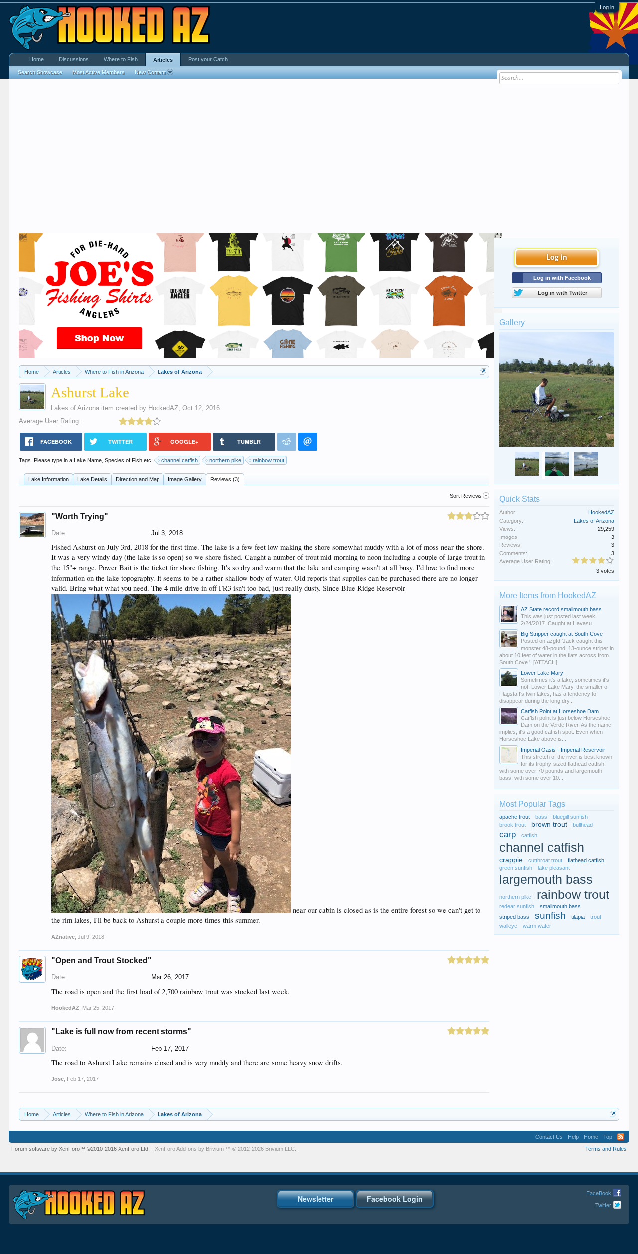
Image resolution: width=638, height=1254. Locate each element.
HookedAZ (163, 408)
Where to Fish (121, 59)
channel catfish (179, 460)
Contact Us (549, 1137)
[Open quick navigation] (483, 371)
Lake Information (48, 479)
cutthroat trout (545, 860)
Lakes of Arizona (75, 408)
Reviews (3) (225, 479)
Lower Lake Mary (542, 673)
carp (507, 834)
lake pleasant (554, 868)
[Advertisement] (319, 158)
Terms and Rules (606, 1149)
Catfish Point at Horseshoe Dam (560, 711)
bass (541, 817)
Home (36, 59)
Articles (163, 60)
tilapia (578, 917)
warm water (537, 926)
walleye (508, 926)
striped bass (514, 917)
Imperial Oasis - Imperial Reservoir (563, 750)
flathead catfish (586, 860)
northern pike (225, 460)
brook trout (512, 825)
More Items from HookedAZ (547, 595)
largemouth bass (546, 879)
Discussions (74, 59)
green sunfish (515, 868)
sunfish (550, 915)
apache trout (514, 817)
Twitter (603, 1205)
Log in (607, 7)
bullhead (583, 825)
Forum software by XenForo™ (80, 1149)
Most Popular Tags (532, 804)
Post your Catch (208, 59)
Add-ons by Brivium (225, 1149)
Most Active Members (98, 72)
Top (607, 1137)
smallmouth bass (560, 906)
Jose (57, 1079)
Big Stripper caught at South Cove (562, 634)
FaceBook (598, 1193)
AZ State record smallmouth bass (561, 609)
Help (573, 1137)
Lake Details (92, 479)
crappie (511, 860)
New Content (150, 72)
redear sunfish (516, 906)
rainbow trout (268, 460)
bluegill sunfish (570, 817)
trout (595, 917)
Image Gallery (185, 479)
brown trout (549, 824)
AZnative (63, 937)
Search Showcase (40, 72)
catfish (529, 835)
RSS (620, 1136)
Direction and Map (138, 479)
